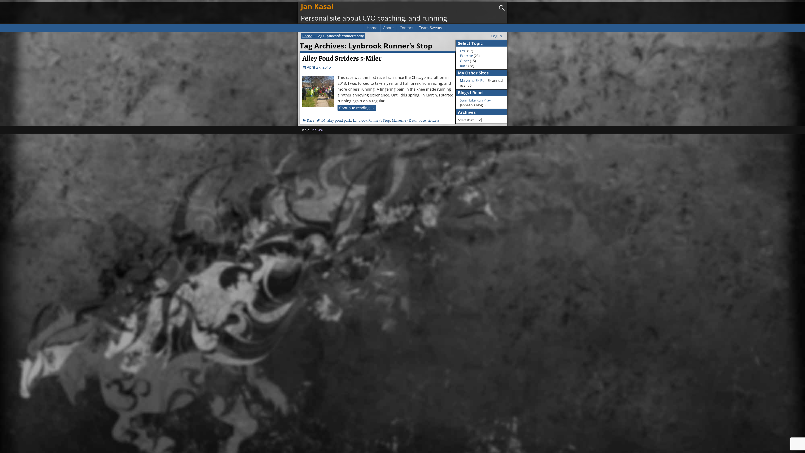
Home (372, 27)
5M (323, 120)
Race (310, 120)
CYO (463, 51)
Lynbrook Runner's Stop (371, 120)
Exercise (466, 55)
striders (433, 120)
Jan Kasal (317, 6)
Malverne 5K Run (473, 80)
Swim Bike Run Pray (475, 100)
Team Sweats (430, 27)
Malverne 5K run (404, 120)
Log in (496, 35)
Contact (406, 27)
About (388, 27)
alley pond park (339, 120)
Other (464, 61)
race (422, 120)
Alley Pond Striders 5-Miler (342, 58)
